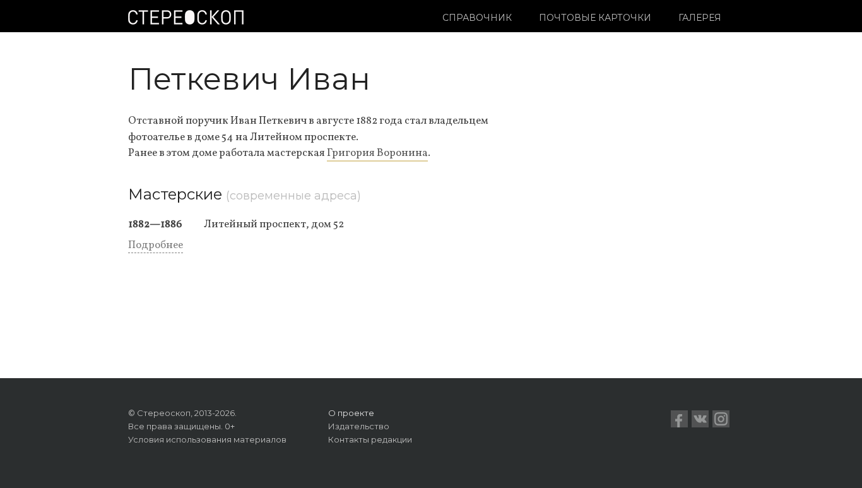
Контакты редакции (370, 439)
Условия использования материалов (207, 439)
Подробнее (155, 245)
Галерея (699, 17)
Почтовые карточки (595, 17)
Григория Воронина (377, 153)
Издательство (358, 426)
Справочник (477, 17)
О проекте (351, 413)
